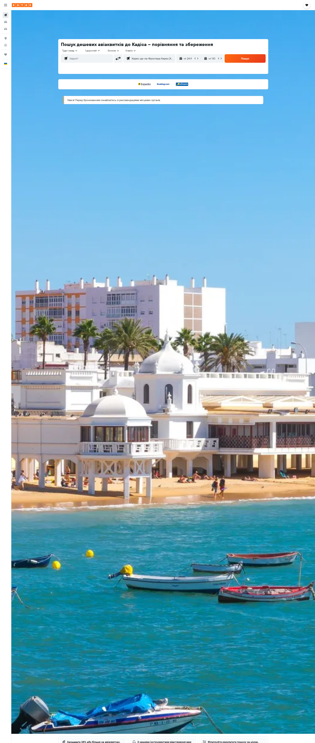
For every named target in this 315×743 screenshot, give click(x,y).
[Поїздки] (5, 54)
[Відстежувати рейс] (5, 45)
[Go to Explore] (5, 38)
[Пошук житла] (5, 22)
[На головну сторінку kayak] (22, 5)
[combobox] (70, 50)
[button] (5, 5)
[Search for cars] (5, 29)
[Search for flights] (5, 15)
